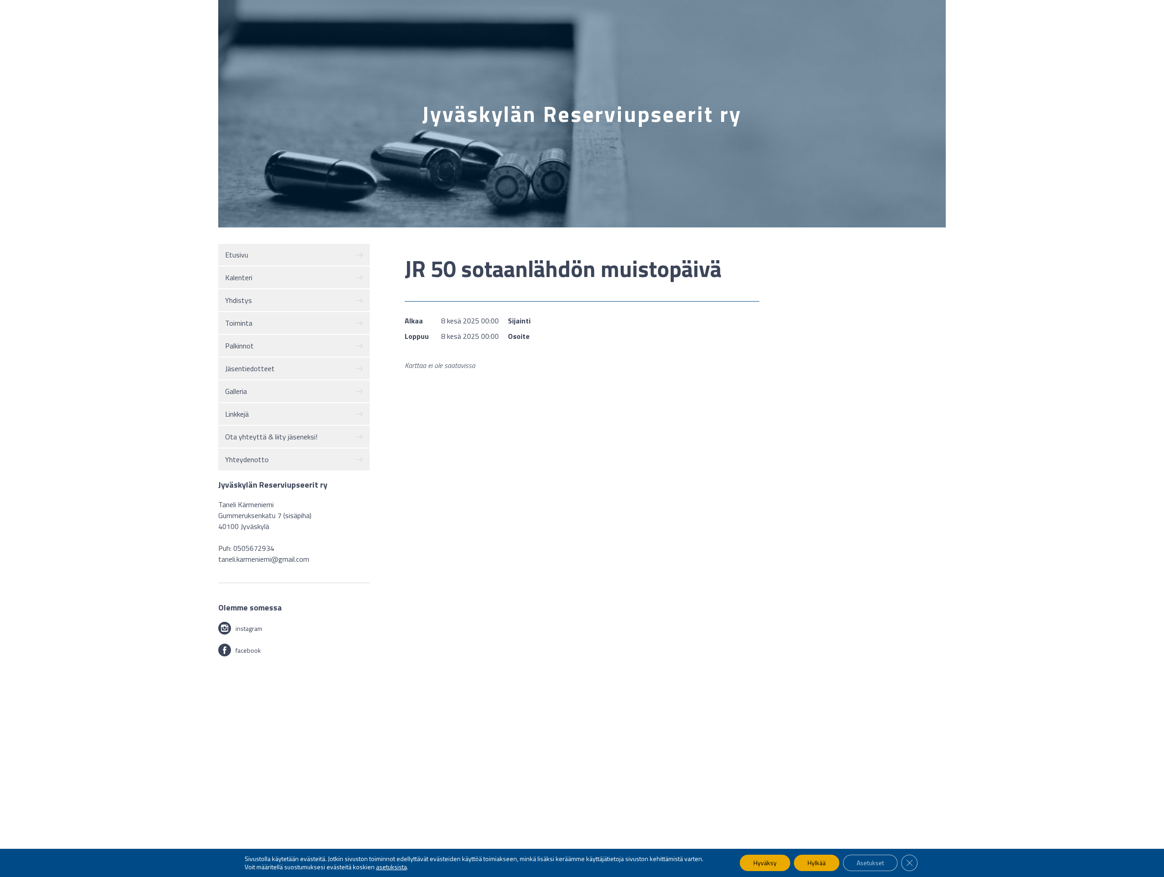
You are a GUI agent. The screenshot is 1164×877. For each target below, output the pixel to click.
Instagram (249, 628)
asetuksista (391, 867)
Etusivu (236, 254)
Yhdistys (238, 300)
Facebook (248, 650)
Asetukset (870, 862)
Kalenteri (238, 277)
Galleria (236, 391)
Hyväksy (765, 862)
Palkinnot (239, 345)
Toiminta (238, 323)
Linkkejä (237, 413)
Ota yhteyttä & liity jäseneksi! (271, 436)
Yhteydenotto (247, 459)
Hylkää (817, 862)
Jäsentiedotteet (250, 368)
